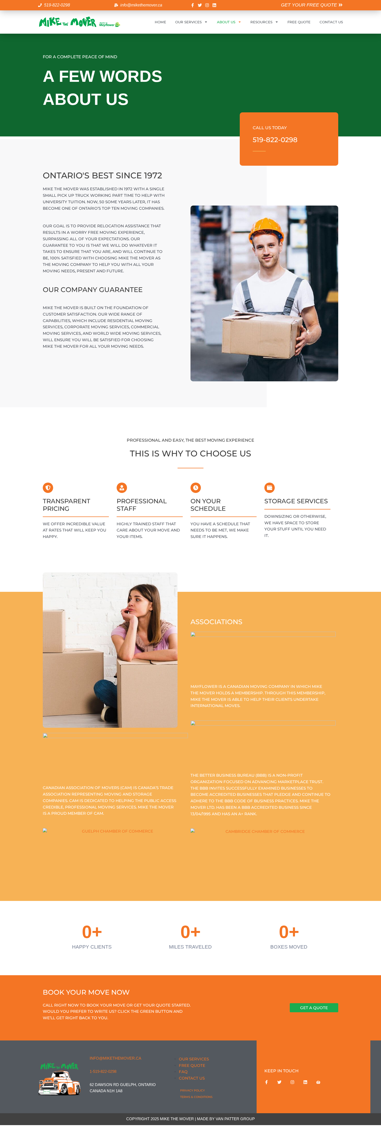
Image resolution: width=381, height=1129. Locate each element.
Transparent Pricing (66, 504)
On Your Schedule (208, 504)
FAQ (183, 1071)
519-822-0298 (275, 140)
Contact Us (331, 22)
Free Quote (299, 22)
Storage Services (296, 501)
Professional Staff (142, 504)
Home (160, 22)
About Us (226, 22)
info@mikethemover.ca (115, 1058)
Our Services (188, 22)
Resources (261, 22)
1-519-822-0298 (103, 1071)
